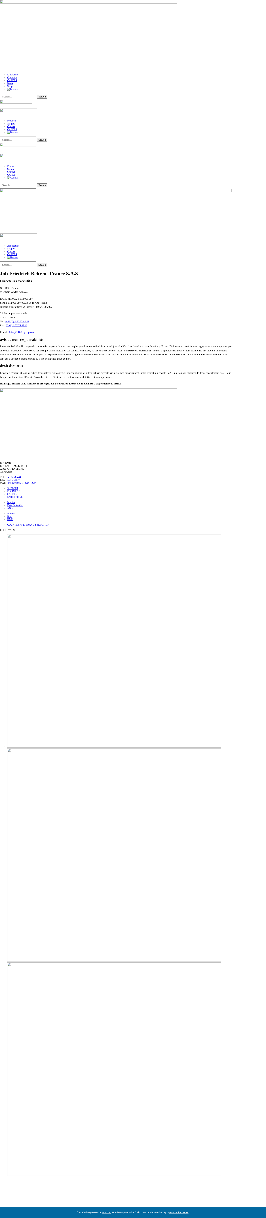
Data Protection (15, 505)
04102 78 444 (14, 477)
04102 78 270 (14, 480)
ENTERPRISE (15, 497)
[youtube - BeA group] (114, 961)
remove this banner (179, 1212)
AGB (9, 508)
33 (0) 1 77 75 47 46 (16, 325)
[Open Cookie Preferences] (27, 1205)
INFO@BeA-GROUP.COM (22, 483)
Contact (11, 126)
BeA (9, 516)
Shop (9, 86)
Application (13, 245)
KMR (10, 519)
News (10, 83)
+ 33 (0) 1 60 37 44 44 (17, 321)
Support (11, 123)
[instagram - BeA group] (114, 746)
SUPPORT (12, 488)
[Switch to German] (12, 89)
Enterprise (12, 74)
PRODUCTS (13, 491)
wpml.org (106, 1212)
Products (11, 120)
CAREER (12, 80)
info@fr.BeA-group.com (22, 332)
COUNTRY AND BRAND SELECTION (28, 524)
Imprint (11, 502)
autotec (10, 513)
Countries (12, 77)
